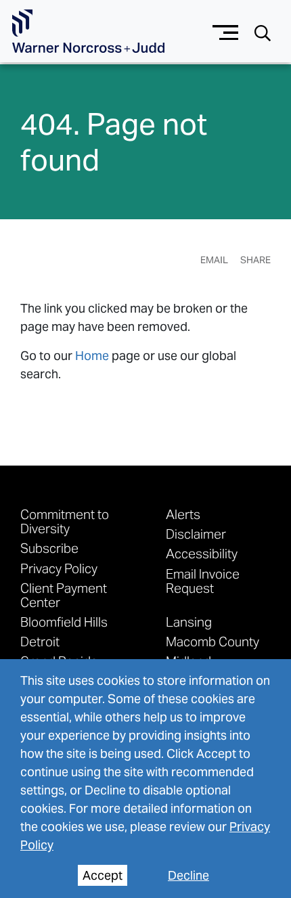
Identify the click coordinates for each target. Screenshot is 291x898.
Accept (102, 875)
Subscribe (49, 548)
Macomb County (212, 641)
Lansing (189, 621)
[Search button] (262, 32)
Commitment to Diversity (64, 521)
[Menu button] (225, 31)
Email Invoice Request (203, 581)
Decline (188, 875)
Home (92, 355)
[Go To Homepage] (88, 31)
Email (214, 260)
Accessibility (202, 553)
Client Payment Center (63, 595)
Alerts (183, 514)
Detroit (40, 641)
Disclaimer (196, 533)
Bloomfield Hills (64, 621)
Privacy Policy (58, 568)
